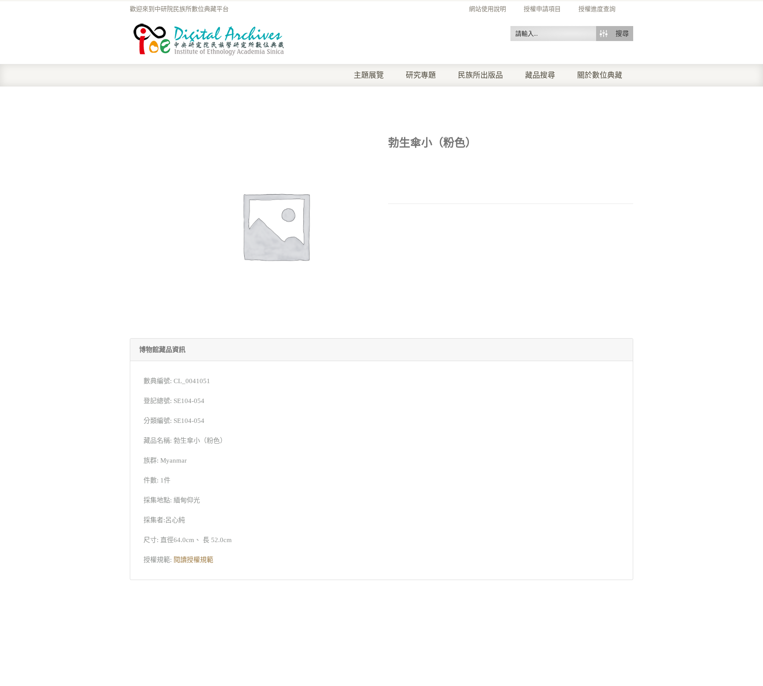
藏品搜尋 (540, 75)
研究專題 (421, 75)
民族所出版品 (480, 75)
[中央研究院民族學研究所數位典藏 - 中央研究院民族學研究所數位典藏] (209, 38)
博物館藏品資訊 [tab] (162, 349)
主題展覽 (369, 75)
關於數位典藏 (599, 75)
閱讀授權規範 (193, 559)
